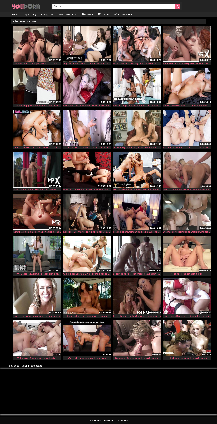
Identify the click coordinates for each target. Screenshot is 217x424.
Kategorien (47, 14)
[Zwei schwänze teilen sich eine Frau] (87, 338)
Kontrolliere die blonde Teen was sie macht (87, 147)
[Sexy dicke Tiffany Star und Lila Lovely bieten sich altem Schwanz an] (187, 128)
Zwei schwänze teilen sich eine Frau (87, 357)
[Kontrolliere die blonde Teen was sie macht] (87, 128)
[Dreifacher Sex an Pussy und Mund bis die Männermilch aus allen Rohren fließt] (137, 44)
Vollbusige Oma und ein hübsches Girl (37, 357)
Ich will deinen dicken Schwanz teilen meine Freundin (141, 315)
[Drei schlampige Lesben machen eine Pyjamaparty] (37, 86)
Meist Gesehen (68, 14)
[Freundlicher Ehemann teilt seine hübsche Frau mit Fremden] (137, 212)
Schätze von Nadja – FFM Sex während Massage (38, 231)
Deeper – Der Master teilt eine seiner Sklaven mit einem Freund (96, 231)
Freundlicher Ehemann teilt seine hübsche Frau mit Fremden (145, 231)
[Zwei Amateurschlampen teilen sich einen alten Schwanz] (37, 44)
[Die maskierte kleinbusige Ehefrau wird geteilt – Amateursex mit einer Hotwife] (187, 212)
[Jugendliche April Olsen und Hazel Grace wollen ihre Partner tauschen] (87, 44)
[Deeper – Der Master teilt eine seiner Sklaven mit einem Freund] (87, 212)
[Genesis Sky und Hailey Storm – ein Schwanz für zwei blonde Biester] (137, 128)
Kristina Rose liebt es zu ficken (186, 273)
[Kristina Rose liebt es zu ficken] (187, 254)
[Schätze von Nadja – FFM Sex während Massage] (37, 212)
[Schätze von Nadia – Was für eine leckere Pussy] (37, 170)
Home (14, 14)
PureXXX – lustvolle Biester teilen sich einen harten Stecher (94, 189)
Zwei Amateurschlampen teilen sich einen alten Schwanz (43, 63)
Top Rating (29, 14)
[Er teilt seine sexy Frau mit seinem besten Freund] (137, 254)
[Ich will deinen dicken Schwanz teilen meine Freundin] (137, 296)
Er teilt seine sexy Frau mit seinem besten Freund (138, 273)
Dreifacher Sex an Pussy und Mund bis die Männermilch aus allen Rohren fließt (154, 63)
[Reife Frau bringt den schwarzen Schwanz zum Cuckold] (37, 296)
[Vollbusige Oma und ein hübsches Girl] (37, 338)
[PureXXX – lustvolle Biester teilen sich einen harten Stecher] (87, 170)
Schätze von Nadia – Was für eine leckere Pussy (38, 189)
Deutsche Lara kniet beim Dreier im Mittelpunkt (88, 105)
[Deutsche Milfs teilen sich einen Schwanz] (137, 338)
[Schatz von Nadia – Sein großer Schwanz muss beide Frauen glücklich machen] (187, 44)
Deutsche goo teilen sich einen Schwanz (186, 357)
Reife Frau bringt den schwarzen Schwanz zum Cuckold (42, 315)
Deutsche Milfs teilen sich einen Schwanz (136, 357)
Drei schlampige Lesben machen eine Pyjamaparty (40, 105)
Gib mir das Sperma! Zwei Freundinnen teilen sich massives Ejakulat (98, 273)
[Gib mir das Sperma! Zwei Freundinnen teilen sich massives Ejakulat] (87, 254)
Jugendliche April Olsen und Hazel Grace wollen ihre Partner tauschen (100, 63)
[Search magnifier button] (177, 6)
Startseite (14, 365)
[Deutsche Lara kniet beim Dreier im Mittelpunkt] (87, 86)
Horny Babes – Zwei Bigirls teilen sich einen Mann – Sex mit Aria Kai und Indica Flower (59, 273)
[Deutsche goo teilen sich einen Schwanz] (187, 338)
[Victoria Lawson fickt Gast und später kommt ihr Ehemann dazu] (187, 86)
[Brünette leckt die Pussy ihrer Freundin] (87, 296)
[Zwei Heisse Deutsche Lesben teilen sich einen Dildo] (187, 296)
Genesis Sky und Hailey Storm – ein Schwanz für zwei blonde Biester (148, 147)
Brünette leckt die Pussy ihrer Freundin (87, 315)
